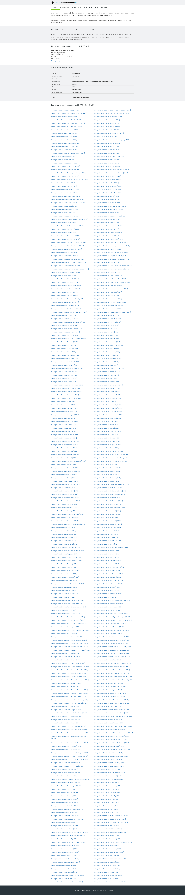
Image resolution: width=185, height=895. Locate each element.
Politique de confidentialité (99, 890)
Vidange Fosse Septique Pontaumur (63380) (65, 570)
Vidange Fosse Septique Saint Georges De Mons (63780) (112, 670)
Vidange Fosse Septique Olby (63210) (63, 527)
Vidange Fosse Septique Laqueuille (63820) (107, 418)
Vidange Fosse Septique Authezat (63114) (107, 150)
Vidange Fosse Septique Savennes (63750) (107, 786)
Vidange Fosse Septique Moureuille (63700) (107, 504)
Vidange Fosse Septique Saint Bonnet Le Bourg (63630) (69, 640)
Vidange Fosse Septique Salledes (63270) (64, 769)
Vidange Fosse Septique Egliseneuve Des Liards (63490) (69, 113)
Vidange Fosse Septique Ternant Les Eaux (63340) (67, 809)
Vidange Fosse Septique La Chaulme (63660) (66, 289)
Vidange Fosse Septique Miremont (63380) (65, 481)
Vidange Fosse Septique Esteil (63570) (106, 365)
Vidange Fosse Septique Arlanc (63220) (64, 133)
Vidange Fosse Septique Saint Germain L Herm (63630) (111, 673)
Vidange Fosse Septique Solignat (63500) (107, 796)
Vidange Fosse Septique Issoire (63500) (64, 401)
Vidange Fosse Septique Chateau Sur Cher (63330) (110, 279)
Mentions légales (86, 890)
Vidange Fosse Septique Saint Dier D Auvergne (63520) (111, 653)
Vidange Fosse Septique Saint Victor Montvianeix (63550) (69, 759)
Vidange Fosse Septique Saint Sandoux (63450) (109, 746)
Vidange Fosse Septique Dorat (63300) (63, 345)
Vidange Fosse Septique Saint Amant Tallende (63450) (69, 623)
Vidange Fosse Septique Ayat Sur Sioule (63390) (109, 156)
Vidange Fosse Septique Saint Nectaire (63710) (108, 720)
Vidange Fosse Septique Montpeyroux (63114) (108, 501)
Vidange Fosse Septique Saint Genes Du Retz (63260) (111, 667)
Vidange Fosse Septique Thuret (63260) (106, 812)
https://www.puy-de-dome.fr (60, 61)
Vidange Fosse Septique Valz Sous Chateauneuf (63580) (69, 832)
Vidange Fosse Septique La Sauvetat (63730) (65, 782)
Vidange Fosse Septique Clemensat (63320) (108, 299)
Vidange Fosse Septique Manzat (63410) (64, 448)
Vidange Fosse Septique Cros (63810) (106, 329)
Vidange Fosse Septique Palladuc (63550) (107, 541)
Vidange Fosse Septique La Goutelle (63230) (65, 388)
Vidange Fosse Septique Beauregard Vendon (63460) (111, 173)
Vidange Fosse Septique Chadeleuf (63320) (65, 236)
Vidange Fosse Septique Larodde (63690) (64, 421)
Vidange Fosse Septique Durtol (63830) (106, 348)
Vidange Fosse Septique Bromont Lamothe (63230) (110, 206)
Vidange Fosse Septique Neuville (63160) (106, 517)
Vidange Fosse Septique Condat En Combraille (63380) (69, 312)
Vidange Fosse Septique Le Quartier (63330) (108, 584)
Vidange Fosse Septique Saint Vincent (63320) (108, 759)
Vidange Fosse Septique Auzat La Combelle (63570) (68, 153)
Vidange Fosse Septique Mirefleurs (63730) (107, 478)
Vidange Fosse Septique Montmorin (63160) (108, 498)
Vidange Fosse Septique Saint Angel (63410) (65, 627)
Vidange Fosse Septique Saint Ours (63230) (65, 723)
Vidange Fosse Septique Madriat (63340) (107, 438)
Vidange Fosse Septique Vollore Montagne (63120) (67, 875)
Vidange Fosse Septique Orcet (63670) (106, 534)
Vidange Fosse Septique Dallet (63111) (106, 335)
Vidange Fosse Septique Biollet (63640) (106, 183)
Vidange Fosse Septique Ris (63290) (105, 597)
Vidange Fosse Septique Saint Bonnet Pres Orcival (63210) (69, 643)
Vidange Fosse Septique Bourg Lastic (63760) (66, 196)
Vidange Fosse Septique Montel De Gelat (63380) (109, 494)
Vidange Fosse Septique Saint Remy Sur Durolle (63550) (111, 743)
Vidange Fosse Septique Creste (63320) (106, 325)
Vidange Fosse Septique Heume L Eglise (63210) (66, 398)
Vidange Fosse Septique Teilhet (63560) (106, 806)
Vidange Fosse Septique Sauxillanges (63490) (66, 786)
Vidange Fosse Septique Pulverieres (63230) (65, 580)
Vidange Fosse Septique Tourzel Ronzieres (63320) (110, 819)
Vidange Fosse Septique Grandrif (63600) (107, 392)
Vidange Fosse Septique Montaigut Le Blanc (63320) (110, 491)
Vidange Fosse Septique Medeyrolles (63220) (65, 471)
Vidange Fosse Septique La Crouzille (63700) (65, 332)
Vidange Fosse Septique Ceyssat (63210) (64, 233)
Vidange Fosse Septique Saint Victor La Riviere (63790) (111, 756)
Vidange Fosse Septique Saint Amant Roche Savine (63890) (113, 620)
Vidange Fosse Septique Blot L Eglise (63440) (108, 186)
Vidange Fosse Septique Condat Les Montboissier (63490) (112, 312)
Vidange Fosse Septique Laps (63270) (63, 418)
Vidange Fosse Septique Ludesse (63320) (64, 435)
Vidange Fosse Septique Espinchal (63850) (65, 362)
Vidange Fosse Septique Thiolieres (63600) (64, 812)
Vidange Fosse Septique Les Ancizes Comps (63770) (68, 123)
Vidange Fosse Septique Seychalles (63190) (107, 792)
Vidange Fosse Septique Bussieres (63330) (64, 216)
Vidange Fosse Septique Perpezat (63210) (64, 554)
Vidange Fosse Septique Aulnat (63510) (106, 146)
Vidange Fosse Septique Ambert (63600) (107, 120)
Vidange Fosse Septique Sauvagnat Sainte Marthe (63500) (70, 779)
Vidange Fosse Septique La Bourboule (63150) (108, 193)
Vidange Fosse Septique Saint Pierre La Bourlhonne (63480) (113, 726)
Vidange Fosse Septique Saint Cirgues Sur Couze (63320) (69, 647)
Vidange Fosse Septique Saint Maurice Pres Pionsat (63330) (113, 716)
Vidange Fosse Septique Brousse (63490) (64, 209)
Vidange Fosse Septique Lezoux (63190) (64, 428)
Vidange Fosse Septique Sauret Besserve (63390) (109, 773)
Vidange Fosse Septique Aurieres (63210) (64, 150)
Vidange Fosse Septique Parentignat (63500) (65, 547)
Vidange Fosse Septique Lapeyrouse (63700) (108, 415)
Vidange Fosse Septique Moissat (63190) (106, 481)
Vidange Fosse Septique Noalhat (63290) (64, 521)
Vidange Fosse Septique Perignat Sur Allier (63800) (67, 551)
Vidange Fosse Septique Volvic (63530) (63, 879)
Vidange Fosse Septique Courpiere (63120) (107, 322)
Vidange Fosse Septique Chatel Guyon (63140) (66, 286)
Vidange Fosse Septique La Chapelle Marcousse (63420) (112, 259)
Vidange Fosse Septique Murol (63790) (63, 511)
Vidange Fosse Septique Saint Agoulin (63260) (66, 614)
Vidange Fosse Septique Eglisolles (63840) (64, 117)
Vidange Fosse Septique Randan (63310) (107, 587)
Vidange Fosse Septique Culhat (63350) (106, 332)
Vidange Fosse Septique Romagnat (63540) (108, 607)
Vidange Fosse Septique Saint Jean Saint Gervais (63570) (69, 700)
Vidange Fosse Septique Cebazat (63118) (107, 219)
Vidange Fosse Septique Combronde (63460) (66, 309)
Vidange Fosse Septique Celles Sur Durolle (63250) (67, 226)
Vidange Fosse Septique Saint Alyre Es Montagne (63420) (112, 617)
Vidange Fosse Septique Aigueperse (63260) (108, 117)
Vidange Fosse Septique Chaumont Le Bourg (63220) (111, 289)
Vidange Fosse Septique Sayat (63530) (63, 789)
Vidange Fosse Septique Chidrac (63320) (107, 295)
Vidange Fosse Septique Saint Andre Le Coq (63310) (110, 623)
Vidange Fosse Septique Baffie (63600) (106, 160)
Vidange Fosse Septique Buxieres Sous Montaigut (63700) (69, 219)
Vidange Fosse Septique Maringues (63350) (65, 455)
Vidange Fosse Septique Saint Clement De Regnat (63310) (112, 647)
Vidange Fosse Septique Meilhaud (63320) (107, 471)
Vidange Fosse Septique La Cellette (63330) (108, 226)
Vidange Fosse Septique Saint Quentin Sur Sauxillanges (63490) (68, 737)
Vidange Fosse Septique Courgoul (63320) (65, 319)
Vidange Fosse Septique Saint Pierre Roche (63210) (110, 729)
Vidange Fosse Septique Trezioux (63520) (64, 826)
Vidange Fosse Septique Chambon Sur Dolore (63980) (111, 242)
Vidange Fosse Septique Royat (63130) (63, 610)
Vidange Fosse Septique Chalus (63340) (106, 236)
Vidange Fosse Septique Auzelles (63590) (107, 153)
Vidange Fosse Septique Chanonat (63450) (65, 256)
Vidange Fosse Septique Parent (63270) (106, 544)
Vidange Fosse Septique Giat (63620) (106, 378)
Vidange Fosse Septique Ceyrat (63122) (106, 229)
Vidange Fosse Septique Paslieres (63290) (107, 551)
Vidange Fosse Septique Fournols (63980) (64, 375)
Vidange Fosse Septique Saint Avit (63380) (64, 633)
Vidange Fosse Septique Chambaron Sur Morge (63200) (69, 242)
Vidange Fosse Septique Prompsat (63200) (65, 577)
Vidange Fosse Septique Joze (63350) (63, 405)
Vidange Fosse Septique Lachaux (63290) (64, 411)
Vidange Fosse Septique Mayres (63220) (106, 464)
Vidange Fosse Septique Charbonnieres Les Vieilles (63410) (70, 269)
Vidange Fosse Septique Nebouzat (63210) (107, 511)
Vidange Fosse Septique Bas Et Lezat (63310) (65, 166)
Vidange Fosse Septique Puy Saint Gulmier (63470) (67, 584)
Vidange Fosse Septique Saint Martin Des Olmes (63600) (69, 713)
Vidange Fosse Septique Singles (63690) (64, 796)
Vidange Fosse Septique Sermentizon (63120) (108, 789)
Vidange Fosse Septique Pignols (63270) (64, 564)
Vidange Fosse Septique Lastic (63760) (106, 421)
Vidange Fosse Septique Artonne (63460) (64, 136)
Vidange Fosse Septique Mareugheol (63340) (108, 451)
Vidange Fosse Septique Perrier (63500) (106, 554)
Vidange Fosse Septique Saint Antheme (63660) (109, 627)
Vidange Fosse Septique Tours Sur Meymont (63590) (68, 819)
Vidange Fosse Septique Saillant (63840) (107, 610)
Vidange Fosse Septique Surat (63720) (106, 799)
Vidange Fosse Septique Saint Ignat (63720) (108, 690)
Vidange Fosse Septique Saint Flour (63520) (107, 660)
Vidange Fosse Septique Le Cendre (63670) (65, 229)
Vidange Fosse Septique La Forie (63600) (107, 372)
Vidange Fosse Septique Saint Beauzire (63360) (66, 637)
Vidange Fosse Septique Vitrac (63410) (63, 869)
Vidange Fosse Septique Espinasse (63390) (107, 358)
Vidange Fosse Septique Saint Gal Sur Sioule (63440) (68, 663)
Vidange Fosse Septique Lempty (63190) (106, 425)
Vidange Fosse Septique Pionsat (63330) (107, 564)
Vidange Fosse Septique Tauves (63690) (107, 802)
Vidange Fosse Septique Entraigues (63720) (65, 355)
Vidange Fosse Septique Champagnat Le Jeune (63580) (112, 246)
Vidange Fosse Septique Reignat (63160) (107, 590)
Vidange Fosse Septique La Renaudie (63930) (66, 594)
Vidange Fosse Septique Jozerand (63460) (107, 405)
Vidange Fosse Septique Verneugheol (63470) (66, 845)
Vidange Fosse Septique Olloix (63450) (63, 531)
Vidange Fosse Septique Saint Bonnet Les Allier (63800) (111, 637)
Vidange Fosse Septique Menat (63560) (64, 474)
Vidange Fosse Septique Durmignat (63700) (65, 348)
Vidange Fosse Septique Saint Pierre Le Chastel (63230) (69, 729)
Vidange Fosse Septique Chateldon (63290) (108, 286)
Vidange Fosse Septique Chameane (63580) (65, 239)
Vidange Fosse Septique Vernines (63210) (107, 845)
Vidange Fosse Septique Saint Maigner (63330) (66, 710)
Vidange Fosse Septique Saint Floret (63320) (65, 660)
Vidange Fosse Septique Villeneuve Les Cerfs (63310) (110, 859)
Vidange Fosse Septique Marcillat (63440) (64, 451)
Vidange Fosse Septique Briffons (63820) (107, 203)
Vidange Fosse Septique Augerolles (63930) (65, 143)
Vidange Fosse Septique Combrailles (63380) (108, 305)
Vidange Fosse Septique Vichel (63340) (106, 855)
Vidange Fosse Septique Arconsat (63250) (64, 130)
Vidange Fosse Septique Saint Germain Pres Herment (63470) (113, 677)
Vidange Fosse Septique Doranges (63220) (107, 342)
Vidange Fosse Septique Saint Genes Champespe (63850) (70, 667)
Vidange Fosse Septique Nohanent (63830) (107, 521)
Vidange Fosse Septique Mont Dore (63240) (108, 488)
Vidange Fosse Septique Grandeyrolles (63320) (66, 392)
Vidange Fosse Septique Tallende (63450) (64, 802)
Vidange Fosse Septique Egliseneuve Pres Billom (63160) (111, 113)
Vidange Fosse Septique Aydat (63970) (64, 160)
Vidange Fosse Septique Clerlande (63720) (65, 302)
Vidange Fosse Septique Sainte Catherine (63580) (67, 766)
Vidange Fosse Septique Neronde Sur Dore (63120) (67, 514)
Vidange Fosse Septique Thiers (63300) (106, 809)
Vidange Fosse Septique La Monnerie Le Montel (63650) (111, 484)
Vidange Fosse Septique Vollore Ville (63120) (108, 875)
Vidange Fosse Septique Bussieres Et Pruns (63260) (110, 216)
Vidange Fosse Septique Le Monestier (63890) (66, 484)
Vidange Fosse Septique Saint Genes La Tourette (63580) (69, 670)
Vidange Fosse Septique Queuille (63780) (64, 587)
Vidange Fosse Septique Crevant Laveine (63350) (67, 329)
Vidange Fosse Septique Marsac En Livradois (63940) (111, 455)
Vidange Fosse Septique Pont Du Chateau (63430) (110, 567)
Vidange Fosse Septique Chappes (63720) (107, 262)
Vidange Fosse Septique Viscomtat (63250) (107, 865)
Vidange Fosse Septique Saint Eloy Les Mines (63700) (68, 617)
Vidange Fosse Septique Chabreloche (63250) (108, 233)
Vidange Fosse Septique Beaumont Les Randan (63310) (111, 170)
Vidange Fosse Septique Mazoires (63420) (107, 468)
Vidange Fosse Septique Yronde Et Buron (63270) (67, 882)
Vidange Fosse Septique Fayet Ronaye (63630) (109, 368)
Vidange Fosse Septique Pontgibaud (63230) (108, 570)
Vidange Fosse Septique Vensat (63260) (64, 839)
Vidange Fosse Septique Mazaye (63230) (64, 468)
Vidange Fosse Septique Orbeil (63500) (63, 534)
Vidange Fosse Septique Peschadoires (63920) (66, 557)
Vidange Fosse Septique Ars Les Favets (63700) (109, 133)
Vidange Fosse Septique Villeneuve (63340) (65, 859)
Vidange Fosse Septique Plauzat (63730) (64, 567)
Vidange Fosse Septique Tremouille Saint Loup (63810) (111, 822)
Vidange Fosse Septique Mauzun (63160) (64, 464)
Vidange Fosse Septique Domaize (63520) (64, 342)
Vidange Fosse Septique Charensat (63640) (65, 272)
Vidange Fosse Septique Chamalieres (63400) (108, 239)
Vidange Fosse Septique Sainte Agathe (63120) (109, 763)
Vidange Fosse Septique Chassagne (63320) (108, 276)
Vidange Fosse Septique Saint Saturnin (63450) (66, 749)
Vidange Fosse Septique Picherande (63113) (108, 561)
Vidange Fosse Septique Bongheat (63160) (65, 189)
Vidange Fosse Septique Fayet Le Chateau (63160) (67, 368)
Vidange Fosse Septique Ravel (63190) (63, 590)
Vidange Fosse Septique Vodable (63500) (64, 872)
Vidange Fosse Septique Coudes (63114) (106, 315)
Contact (111, 890)
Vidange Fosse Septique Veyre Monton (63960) (109, 852)
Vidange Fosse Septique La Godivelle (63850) (108, 385)
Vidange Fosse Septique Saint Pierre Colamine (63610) (68, 726)
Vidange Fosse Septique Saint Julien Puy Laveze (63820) (111, 703)
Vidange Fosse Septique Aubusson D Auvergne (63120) (111, 140)
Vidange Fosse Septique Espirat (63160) (106, 362)
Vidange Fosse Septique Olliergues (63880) (107, 527)
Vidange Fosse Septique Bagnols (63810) (64, 163)
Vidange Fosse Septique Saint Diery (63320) (65, 653)
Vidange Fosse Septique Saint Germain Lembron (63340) (69, 677)
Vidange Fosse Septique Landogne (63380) (65, 415)
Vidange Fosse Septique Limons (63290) (106, 428)
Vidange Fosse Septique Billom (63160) (63, 183)
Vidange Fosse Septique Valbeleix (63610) (64, 829)
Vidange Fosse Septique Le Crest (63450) (64, 325)
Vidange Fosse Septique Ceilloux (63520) (64, 223)
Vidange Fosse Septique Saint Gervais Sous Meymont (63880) (113, 680)
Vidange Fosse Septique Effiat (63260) (63, 352)
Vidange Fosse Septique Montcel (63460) (64, 494)
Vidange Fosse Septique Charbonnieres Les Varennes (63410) (113, 266)
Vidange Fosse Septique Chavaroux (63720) (108, 292)
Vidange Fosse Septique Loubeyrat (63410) (107, 431)
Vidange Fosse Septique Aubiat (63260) (64, 140)
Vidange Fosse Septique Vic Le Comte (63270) (66, 855)
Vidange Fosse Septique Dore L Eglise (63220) (108, 345)
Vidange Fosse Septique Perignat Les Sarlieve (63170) (111, 547)
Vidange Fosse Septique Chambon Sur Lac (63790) (67, 246)
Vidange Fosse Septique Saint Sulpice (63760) (108, 753)
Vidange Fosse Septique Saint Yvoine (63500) (65, 763)
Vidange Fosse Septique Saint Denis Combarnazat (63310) (112, 650)
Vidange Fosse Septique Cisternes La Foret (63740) (67, 299)
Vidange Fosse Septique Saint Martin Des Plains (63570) (111, 713)
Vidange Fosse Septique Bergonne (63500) (65, 176)
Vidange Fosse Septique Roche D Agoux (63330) (66, 604)
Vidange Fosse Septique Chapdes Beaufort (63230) (110, 256)
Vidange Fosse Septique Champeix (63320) (107, 249)
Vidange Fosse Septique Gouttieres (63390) (107, 388)
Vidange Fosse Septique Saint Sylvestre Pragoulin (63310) (69, 756)
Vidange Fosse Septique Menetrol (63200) (64, 445)
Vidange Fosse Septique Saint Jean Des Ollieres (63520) (69, 696)
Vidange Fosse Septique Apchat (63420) (107, 126)
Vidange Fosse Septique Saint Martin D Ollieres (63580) (111, 710)
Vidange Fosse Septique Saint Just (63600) (65, 706)
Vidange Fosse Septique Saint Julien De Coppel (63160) (111, 700)
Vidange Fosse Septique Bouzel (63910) (106, 196)
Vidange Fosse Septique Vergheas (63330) (107, 839)
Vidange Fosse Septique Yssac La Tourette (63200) (110, 882)
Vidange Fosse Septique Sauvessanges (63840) (109, 779)
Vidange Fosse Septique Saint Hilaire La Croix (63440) (111, 686)
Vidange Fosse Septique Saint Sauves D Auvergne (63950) (112, 749)
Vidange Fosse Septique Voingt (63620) (106, 872)
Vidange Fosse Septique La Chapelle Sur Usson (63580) (69, 262)
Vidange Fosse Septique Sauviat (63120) (106, 782)
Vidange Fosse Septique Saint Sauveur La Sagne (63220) (69, 753)
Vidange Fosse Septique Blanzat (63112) (64, 186)
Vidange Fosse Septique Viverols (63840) (107, 869)
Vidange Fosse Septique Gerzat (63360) (64, 378)
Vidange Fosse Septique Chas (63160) (63, 276)
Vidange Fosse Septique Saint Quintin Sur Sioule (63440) (111, 736)
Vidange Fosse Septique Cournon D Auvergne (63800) (68, 322)
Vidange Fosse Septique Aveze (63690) (64, 156)
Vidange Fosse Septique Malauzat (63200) (65, 441)
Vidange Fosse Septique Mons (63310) (63, 488)
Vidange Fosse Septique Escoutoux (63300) (65, 358)
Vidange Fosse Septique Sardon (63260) (107, 769)
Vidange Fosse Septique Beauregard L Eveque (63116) (68, 173)
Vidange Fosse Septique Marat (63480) (106, 448)
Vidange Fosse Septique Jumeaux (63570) (64, 408)
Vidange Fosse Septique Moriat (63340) (64, 504)
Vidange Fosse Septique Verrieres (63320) (64, 849)
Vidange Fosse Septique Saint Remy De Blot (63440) (110, 739)
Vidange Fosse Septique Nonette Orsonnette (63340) (68, 524)
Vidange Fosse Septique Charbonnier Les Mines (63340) (111, 269)
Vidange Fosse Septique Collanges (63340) (65, 305)
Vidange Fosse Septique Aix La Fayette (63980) (66, 120)
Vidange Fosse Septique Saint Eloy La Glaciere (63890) (111, 614)
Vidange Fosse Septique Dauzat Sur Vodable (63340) (68, 339)
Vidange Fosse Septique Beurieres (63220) (107, 179)
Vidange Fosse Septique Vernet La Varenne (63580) (68, 842)
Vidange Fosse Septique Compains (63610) (107, 309)
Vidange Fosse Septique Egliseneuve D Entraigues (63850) (112, 110)
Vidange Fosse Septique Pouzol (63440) (64, 574)
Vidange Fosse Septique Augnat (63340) (107, 143)
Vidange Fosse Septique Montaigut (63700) (65, 491)
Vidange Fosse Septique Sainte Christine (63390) (109, 766)
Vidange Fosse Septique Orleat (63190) (63, 541)
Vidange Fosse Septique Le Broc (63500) (64, 206)
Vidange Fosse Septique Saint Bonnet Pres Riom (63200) (112, 643)
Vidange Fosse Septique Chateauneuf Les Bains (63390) (112, 282)
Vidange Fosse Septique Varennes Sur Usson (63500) (68, 835)
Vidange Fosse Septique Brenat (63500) (106, 199)
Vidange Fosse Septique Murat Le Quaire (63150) (109, 508)
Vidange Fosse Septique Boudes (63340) (64, 193)
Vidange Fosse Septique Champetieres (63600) (66, 249)
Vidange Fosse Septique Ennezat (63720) (107, 352)
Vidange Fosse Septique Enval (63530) (106, 355)
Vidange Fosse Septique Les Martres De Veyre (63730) (68, 461)
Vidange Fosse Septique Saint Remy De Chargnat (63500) (70, 743)
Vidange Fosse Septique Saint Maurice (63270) (66, 716)
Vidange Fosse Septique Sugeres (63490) (64, 799)
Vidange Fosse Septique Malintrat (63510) (107, 441)
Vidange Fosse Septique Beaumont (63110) (65, 170)
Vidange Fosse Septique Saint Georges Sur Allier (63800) (69, 673)
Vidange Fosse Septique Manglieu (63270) (107, 445)
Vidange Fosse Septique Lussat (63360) (106, 435)
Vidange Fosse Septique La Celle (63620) (107, 223)
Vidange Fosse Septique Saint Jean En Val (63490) (110, 696)
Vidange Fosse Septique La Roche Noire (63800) (109, 604)
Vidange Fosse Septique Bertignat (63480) (107, 176)
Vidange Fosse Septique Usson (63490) (106, 826)
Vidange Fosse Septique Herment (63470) (107, 395)
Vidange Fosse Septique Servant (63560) (64, 792)
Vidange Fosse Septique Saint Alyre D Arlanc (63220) (68, 620)
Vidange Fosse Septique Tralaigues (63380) (65, 822)
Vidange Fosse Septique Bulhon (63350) (64, 213)
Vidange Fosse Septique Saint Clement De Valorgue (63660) (70, 650)
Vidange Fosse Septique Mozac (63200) (64, 508)
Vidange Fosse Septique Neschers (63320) (107, 514)
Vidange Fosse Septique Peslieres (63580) (107, 557)
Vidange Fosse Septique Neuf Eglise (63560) (65, 517)
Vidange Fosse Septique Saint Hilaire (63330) (65, 686)
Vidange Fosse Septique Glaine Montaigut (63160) (67, 385)
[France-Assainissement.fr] (64, 3)
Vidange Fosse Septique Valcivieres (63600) (108, 829)
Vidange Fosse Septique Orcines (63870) (64, 537)
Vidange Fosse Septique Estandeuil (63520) (65, 365)
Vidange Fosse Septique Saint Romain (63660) (66, 746)
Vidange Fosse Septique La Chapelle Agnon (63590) (68, 259)
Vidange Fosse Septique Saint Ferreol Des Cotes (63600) (112, 657)
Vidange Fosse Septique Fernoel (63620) (64, 372)
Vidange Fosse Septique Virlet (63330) (63, 865)
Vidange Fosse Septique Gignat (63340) (64, 382)
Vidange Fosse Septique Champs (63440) (64, 252)
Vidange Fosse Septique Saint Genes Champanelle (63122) (112, 663)
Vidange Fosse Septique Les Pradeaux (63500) (109, 574)
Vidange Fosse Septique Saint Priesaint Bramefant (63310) (70, 733)
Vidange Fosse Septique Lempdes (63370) (64, 425)
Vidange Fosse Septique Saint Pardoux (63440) (109, 723)
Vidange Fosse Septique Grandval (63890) (65, 395)
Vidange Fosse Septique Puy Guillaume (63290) (109, 580)
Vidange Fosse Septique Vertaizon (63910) (107, 849)
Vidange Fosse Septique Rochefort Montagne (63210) (68, 607)
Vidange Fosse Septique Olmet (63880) (106, 531)
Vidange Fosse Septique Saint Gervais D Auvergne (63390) (70, 680)
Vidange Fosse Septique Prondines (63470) (107, 577)
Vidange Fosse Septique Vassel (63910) (106, 835)
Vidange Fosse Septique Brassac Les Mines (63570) (67, 199)
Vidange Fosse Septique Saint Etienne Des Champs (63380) (70, 630)
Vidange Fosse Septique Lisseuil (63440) (64, 431)
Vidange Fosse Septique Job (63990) (105, 401)
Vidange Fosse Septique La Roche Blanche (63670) (67, 600)
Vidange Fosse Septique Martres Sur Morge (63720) (110, 461)
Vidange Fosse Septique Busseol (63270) (107, 213)
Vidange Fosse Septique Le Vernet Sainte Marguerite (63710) (113, 842)
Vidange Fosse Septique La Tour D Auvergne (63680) (111, 816)
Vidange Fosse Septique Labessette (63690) (108, 408)
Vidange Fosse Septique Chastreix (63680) (65, 279)
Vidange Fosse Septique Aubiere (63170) (106, 136)
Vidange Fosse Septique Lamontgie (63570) (108, 411)
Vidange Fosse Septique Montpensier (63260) (66, 501)
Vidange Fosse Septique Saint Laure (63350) (108, 706)
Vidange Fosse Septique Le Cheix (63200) (64, 295)
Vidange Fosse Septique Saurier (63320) (64, 776)
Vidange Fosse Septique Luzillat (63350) (64, 438)
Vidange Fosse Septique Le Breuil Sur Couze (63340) (68, 203)
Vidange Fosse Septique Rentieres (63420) (107, 594)
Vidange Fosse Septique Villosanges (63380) (65, 862)
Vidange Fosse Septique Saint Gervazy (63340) (66, 683)
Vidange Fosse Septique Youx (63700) (106, 879)
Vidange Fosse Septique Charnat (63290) (107, 272)
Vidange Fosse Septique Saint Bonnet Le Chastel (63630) (112, 640)
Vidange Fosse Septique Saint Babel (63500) (108, 633)
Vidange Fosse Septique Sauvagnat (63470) (108, 776)
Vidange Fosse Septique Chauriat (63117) (64, 292)
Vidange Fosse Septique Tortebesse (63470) (65, 816)
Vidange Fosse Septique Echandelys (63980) (65, 110)
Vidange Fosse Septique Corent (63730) (64, 315)
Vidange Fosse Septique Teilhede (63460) (64, 806)
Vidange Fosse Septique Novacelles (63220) (108, 524)
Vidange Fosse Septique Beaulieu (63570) (107, 166)
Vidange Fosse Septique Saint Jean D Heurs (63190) (110, 693)
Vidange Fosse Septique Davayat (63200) (107, 339)
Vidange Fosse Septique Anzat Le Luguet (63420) (67, 126)
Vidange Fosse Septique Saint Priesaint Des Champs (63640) (113, 733)
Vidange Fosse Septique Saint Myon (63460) (65, 720)
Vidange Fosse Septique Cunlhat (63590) (64, 335)
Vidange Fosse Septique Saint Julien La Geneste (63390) (69, 703)
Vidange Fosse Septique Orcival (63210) (106, 537)
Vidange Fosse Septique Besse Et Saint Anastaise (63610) (69, 179)
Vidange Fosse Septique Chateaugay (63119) (65, 282)
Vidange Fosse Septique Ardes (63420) (106, 130)
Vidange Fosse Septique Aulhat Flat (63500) (65, 146)
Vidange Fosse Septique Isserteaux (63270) (107, 398)
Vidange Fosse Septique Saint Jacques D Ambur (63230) (69, 693)
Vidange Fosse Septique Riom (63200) (63, 597)
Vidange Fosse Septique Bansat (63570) (106, 163)
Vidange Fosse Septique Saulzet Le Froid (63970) (67, 773)
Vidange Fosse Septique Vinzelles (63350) (107, 862)
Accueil (77, 890)
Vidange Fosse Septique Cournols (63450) (107, 319)
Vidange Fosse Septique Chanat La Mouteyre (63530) (111, 252)
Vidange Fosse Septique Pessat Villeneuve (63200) (67, 561)
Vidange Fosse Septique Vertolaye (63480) (65, 852)
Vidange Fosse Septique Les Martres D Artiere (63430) (111, 458)
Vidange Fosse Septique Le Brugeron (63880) (108, 209)
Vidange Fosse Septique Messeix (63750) (107, 474)
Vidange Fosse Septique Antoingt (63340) (107, 123)
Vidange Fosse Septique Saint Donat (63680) (65, 657)
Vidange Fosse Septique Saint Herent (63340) (108, 683)
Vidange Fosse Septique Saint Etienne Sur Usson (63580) (112, 630)
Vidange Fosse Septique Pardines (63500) (64, 544)
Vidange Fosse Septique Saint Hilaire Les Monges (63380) (69, 690)
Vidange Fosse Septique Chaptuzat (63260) (65, 266)
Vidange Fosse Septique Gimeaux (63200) (107, 382)
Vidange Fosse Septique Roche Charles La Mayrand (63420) (113, 600)
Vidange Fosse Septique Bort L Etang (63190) (108, 189)
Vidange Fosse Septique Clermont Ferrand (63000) (110, 302)
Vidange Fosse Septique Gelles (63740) (106, 375)
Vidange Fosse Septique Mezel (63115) (63, 478)
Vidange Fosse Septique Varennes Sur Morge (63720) (111, 832)
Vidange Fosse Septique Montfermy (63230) (65, 498)
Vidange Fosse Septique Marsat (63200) (64, 458)
